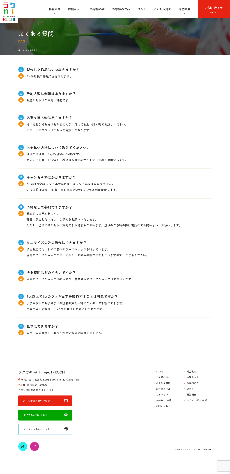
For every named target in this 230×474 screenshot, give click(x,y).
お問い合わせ (214, 7)
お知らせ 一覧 (163, 400)
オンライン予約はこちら (36, 429)
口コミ (141, 9)
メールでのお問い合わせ (36, 401)
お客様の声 (97, 9)
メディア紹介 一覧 (197, 400)
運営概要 (185, 9)
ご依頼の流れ (163, 377)
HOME (159, 371)
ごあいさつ (162, 394)
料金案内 (55, 9)
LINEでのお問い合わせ (35, 415)
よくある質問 (162, 9)
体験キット (75, 9)
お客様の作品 (121, 9)
